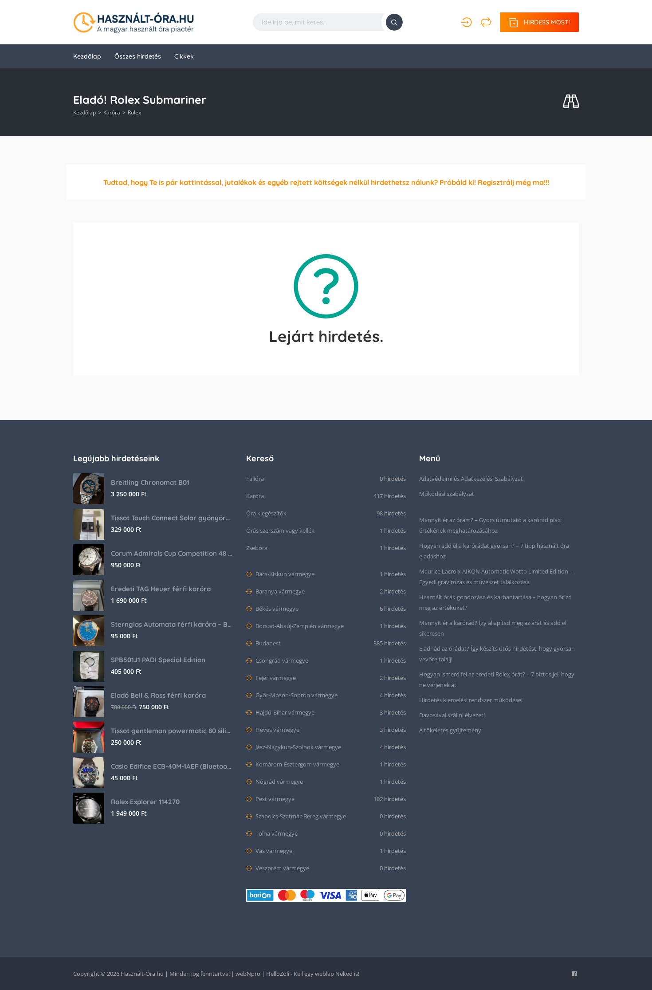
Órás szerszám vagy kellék (280, 530)
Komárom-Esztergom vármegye (296, 764)
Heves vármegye (276, 730)
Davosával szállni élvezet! (452, 715)
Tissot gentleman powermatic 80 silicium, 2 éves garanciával (172, 731)
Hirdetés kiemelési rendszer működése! (470, 700)
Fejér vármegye (275, 678)
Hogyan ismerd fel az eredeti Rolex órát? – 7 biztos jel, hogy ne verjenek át (496, 679)
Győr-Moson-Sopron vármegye (296, 695)
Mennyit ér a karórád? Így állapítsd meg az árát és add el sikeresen (492, 628)
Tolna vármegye (276, 833)
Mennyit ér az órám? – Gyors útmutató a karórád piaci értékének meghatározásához (490, 525)
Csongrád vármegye (281, 660)
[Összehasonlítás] (486, 22)
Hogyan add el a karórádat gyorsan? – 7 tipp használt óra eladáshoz (494, 551)
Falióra (255, 479)
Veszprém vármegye (281, 868)
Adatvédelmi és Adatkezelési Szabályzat (471, 479)
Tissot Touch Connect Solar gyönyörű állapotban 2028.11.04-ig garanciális (172, 518)
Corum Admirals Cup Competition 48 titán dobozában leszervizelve (172, 553)
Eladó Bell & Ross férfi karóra (158, 695)
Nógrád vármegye (278, 782)
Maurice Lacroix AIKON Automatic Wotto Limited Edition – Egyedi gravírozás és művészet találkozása (496, 576)
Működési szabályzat (446, 494)
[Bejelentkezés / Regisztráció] (466, 22)
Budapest (267, 643)
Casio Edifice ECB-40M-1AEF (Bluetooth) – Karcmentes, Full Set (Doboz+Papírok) (172, 766)
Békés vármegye (276, 609)
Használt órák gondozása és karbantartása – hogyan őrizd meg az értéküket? (495, 602)
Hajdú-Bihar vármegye (284, 712)
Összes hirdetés (137, 56)
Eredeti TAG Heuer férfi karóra (161, 589)
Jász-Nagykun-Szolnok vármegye (297, 747)
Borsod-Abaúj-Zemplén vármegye (299, 626)
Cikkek (184, 56)
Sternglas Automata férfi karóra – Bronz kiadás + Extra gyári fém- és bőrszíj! (172, 624)
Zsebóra (256, 548)
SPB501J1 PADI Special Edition (158, 660)
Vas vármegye (273, 851)
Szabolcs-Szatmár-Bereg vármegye (300, 816)
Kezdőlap (87, 56)
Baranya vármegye (279, 591)
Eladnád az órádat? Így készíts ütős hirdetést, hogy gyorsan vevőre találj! (497, 653)
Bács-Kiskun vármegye (284, 574)
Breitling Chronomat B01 (150, 482)
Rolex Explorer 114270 (145, 802)
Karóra (111, 112)
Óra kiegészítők (266, 513)
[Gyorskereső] (571, 102)
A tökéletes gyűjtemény (450, 730)
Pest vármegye (274, 799)
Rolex (134, 112)
